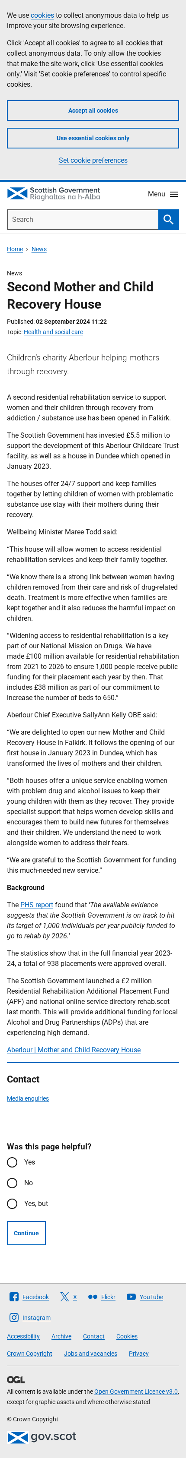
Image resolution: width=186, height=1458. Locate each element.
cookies (42, 15)
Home (15, 249)
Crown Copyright (29, 1353)
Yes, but (36, 1203)
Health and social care (53, 331)
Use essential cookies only (93, 138)
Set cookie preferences (93, 160)
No (28, 1183)
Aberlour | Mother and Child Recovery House (74, 1050)
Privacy (139, 1353)
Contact (94, 1336)
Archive (61, 1336)
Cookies (127, 1336)
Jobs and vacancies (90, 1353)
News (39, 249)
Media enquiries (28, 1098)
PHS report (36, 905)
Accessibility (23, 1336)
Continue (26, 1233)
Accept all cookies (93, 110)
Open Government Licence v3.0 (136, 1391)
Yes (29, 1162)
